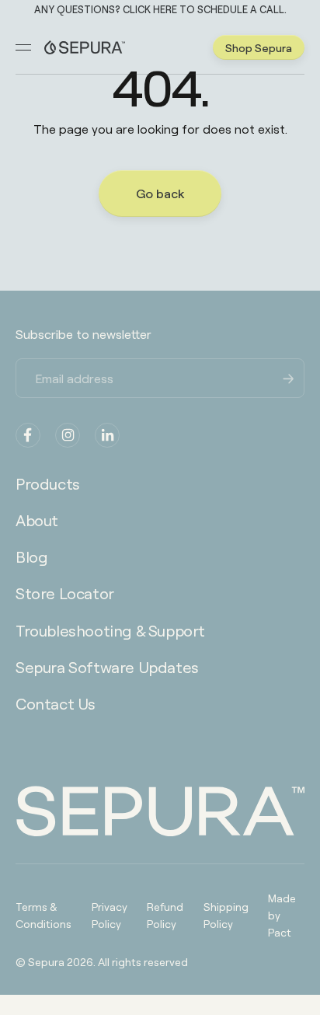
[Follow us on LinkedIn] (107, 435)
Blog (31, 556)
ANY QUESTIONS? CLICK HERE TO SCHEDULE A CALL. (160, 10)
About (37, 520)
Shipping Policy (226, 914)
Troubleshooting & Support (110, 630)
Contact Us (56, 703)
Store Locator (65, 593)
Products (48, 483)
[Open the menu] (23, 47)
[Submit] (288, 376)
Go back (160, 193)
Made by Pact (282, 915)
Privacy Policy (109, 914)
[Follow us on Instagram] (67, 435)
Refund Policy (165, 914)
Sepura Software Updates (107, 667)
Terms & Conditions (43, 914)
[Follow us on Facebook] (28, 435)
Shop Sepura (258, 47)
